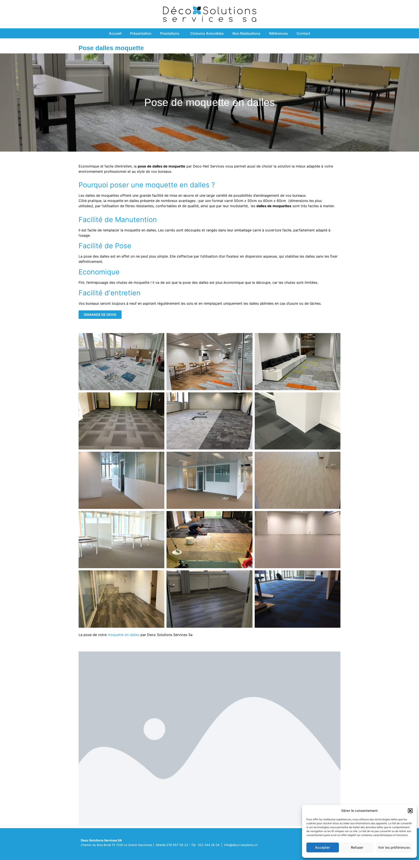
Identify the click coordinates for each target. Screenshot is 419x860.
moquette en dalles (123, 635)
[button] (410, 811)
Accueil (115, 33)
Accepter (322, 847)
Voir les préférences (394, 847)
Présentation (140, 33)
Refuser (357, 847)
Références (278, 33)
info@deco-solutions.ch (241, 845)
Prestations (169, 33)
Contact (303, 33)
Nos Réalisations (246, 33)
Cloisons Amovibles (207, 33)
